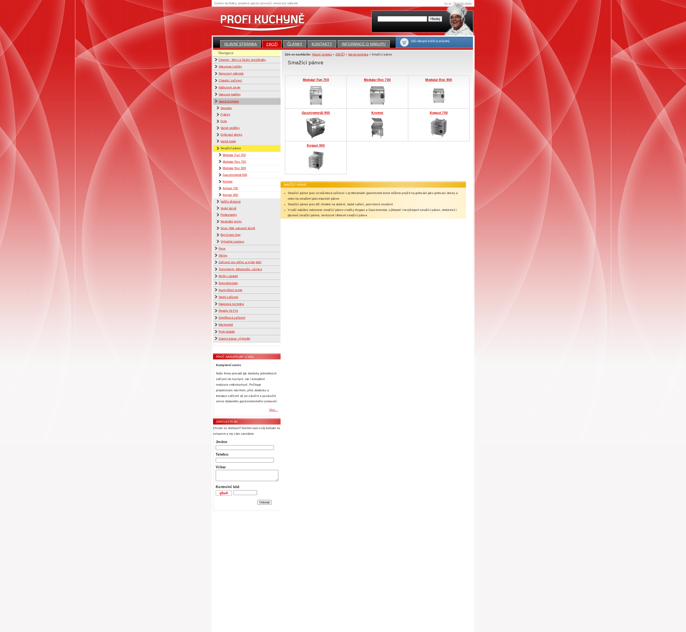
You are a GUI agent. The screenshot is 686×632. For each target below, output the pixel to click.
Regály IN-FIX (228, 310)
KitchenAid (226, 324)
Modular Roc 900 (234, 168)
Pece (222, 248)
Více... (273, 409)
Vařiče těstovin (231, 201)
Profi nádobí (227, 331)
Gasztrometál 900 (235, 174)
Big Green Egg (230, 234)
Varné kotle (228, 141)
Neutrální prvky (231, 221)
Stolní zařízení (228, 297)
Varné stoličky (230, 127)
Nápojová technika (231, 304)
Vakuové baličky (230, 94)
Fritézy (225, 114)
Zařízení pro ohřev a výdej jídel (240, 262)
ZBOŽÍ (272, 44)
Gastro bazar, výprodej (234, 338)
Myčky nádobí (228, 276)
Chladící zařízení (230, 80)
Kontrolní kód (227, 487)
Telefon (222, 454)
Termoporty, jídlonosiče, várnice (240, 269)
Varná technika (229, 101)
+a (446, 3)
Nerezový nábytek (231, 73)
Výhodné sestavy (232, 241)
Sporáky (226, 108)
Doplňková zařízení (232, 317)
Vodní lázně (228, 208)
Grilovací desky (231, 134)
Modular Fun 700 (234, 155)
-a (449, 3)
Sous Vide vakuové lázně (238, 228)
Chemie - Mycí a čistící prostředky (242, 59)
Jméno (221, 442)
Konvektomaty (228, 283)
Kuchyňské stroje (231, 290)
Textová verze (463, 3)
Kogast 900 (230, 194)
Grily (224, 121)
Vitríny (223, 255)
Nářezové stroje (230, 87)
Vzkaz (221, 467)
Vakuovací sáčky (230, 66)
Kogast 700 (230, 188)
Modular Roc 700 (234, 161)
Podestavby (229, 214)
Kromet (228, 181)
